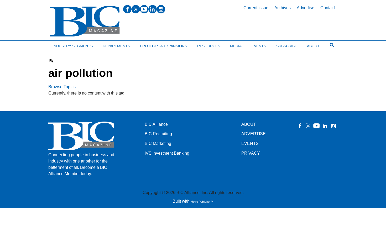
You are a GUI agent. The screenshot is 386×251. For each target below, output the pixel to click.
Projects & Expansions (163, 46)
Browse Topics (62, 87)
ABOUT (248, 124)
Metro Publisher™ (202, 201)
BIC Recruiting (158, 134)
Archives (282, 8)
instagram (161, 9)
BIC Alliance (156, 124)
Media (236, 46)
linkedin (152, 9)
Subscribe (286, 46)
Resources (208, 46)
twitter (136, 9)
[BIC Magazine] (85, 21)
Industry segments (73, 46)
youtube (144, 9)
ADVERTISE (253, 134)
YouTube (316, 126)
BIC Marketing (158, 143)
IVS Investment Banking (167, 153)
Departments (116, 46)
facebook (127, 9)
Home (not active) (16, 44)
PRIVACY (250, 153)
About (313, 46)
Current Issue (255, 8)
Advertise (305, 8)
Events (259, 46)
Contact (327, 8)
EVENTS (250, 143)
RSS (51, 60)
